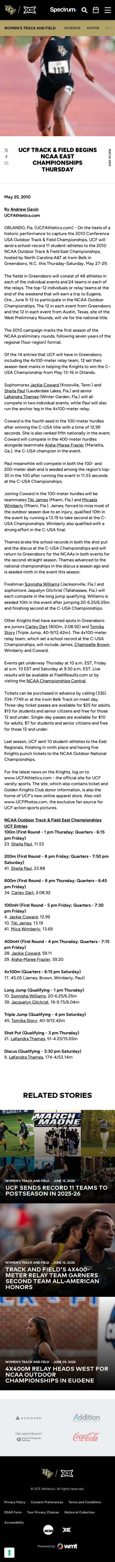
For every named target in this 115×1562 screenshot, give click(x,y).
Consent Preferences (47, 1502)
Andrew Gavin (24, 209)
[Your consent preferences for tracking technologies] (9, 1553)
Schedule (72, 28)
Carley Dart (36, 626)
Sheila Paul (14, 390)
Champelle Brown (91, 644)
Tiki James (38, 499)
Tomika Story (24, 1020)
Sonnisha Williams (42, 584)
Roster (93, 28)
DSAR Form (13, 1512)
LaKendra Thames (21, 396)
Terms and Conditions (84, 1502)
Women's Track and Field (27, 1181)
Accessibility (14, 1522)
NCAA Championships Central (56, 680)
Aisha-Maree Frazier (64, 445)
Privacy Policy (14, 1502)
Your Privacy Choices (43, 1512)
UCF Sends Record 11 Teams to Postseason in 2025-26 (56, 1191)
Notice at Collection (79, 1512)
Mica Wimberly (25, 928)
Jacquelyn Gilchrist (29, 1002)
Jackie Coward (44, 384)
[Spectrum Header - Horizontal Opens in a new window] (63, 10)
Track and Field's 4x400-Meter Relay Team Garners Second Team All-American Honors (52, 1278)
